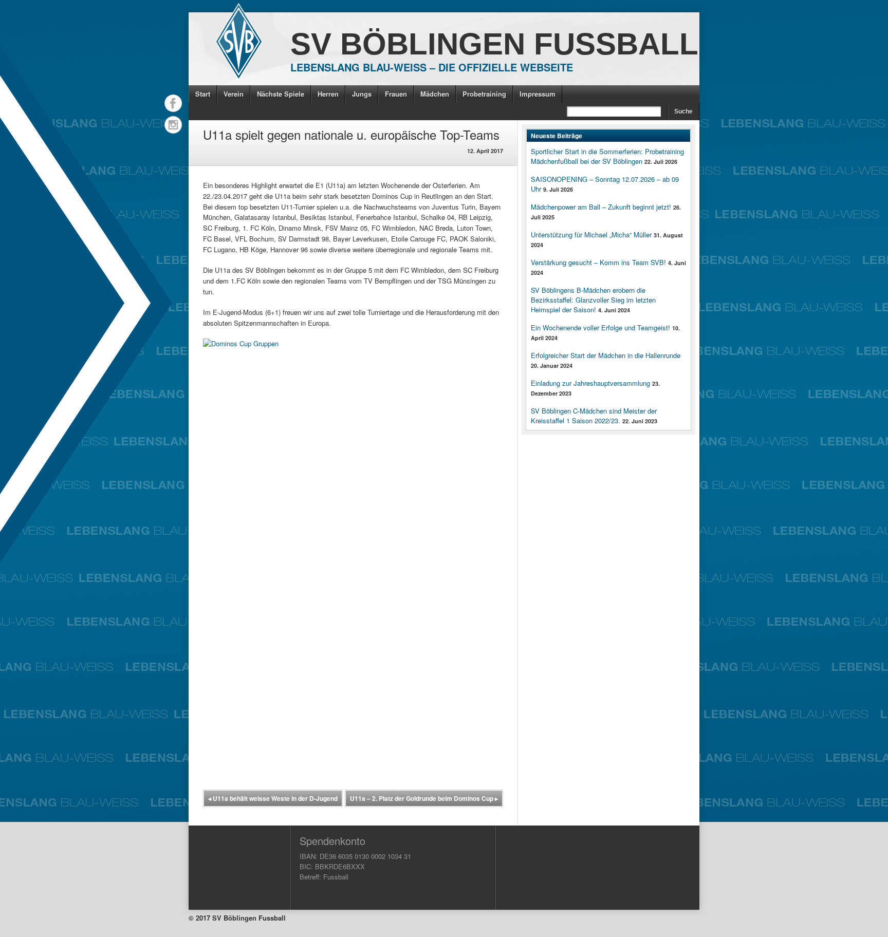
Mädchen (434, 94)
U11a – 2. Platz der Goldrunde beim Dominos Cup (424, 798)
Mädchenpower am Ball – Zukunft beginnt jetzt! (601, 207)
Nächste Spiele (280, 94)
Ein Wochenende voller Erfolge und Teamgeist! (600, 327)
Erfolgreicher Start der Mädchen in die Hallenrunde (605, 355)
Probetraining (484, 94)
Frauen (396, 94)
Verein (234, 94)
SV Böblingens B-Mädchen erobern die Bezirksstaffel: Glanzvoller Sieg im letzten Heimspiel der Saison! (593, 299)
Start (202, 94)
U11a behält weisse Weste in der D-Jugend (273, 798)
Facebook (173, 103)
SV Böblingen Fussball (494, 44)
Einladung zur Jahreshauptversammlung (590, 383)
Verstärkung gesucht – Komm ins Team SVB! (598, 262)
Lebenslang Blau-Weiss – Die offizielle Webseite (431, 67)
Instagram (173, 125)
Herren (328, 94)
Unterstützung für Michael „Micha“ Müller (591, 234)
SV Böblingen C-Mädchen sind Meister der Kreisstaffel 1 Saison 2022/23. (594, 415)
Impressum (538, 94)
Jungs (362, 94)
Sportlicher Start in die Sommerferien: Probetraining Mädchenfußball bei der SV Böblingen (607, 156)
